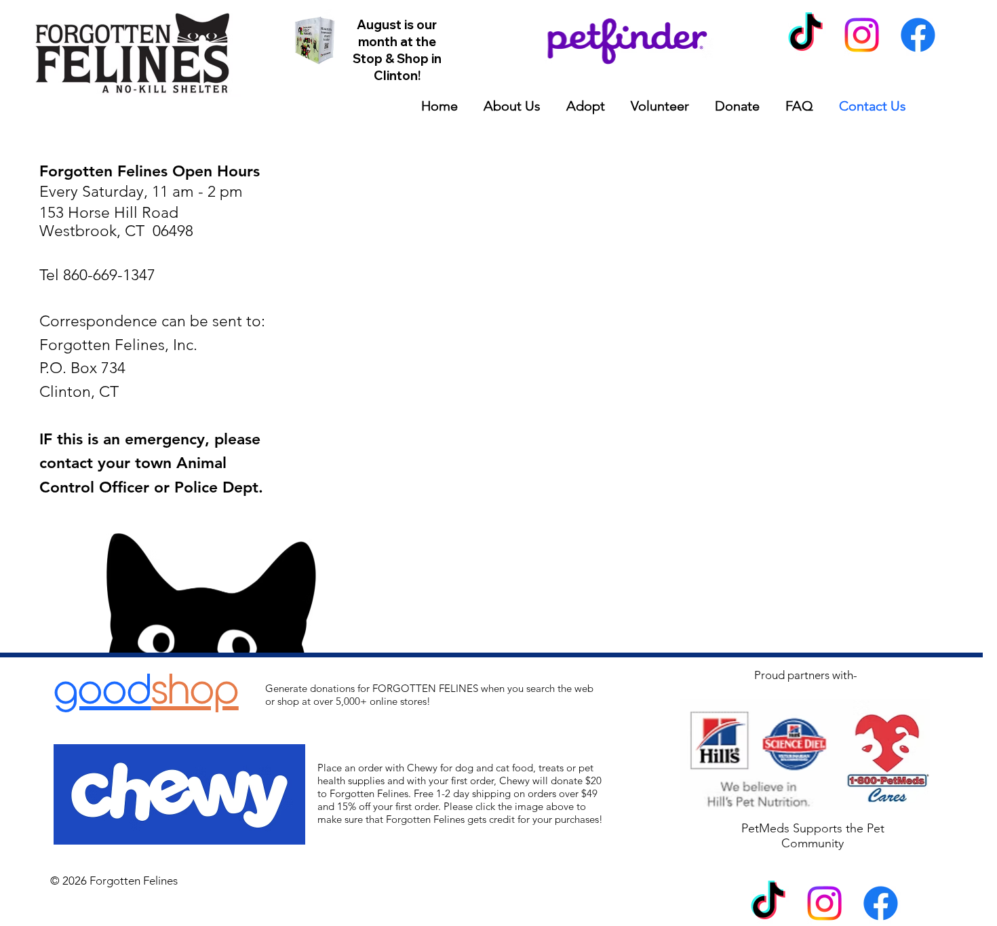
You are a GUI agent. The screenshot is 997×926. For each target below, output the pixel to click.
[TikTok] (805, 35)
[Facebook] (918, 35)
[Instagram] (861, 35)
